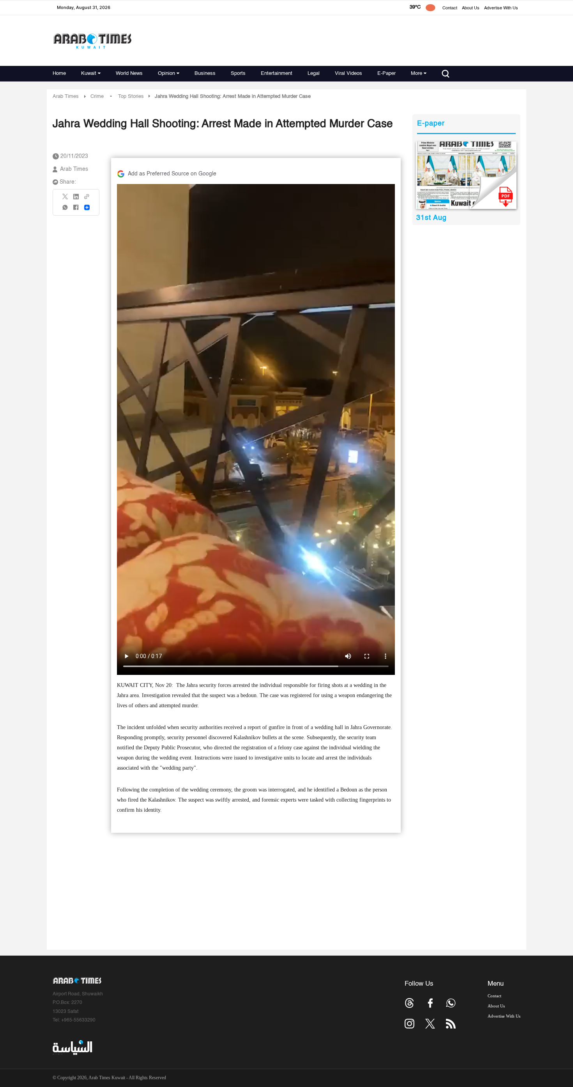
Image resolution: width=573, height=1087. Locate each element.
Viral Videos (348, 73)
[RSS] (451, 1024)
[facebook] (76, 210)
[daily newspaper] (466, 175)
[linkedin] (76, 199)
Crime (97, 96)
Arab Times (66, 96)
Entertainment (276, 73)
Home (59, 73)
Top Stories (131, 96)
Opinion (166, 73)
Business (205, 73)
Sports (238, 73)
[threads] (409, 1003)
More (416, 73)
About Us (470, 8)
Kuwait (88, 73)
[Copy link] (86, 199)
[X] (65, 199)
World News (129, 73)
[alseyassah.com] (72, 1048)
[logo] (92, 41)
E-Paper (386, 73)
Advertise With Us (501, 8)
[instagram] (409, 1024)
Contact (449, 8)
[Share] (87, 207)
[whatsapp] (65, 210)
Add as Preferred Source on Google (172, 174)
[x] (430, 1024)
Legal (314, 73)
